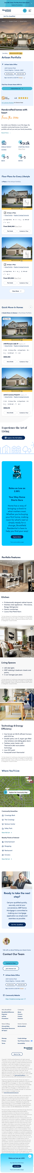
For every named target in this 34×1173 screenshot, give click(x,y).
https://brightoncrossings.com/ (15, 999)
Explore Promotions (17, 5)
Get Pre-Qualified (9, 16)
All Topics (4, 1030)
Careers (20, 1014)
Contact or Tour (24, 231)
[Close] (31, 3)
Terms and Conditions (20, 1075)
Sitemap (4, 1038)
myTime (4, 1016)
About (19, 1012)
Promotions (5, 1018)
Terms (3, 1043)
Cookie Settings (22, 1038)
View (20, 53)
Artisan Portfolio (8, 215)
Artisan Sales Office (11, 64)
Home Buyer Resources (8, 1028)
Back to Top (17, 1054)
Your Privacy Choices (24, 1040)
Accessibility (21, 1043)
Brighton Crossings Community (21, 215)
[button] (17, 209)
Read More (5, 133)
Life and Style (5, 1026)
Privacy (4, 1040)
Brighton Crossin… (13, 21)
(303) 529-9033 (20, 74)
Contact (20, 1016)
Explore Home (17, 537)
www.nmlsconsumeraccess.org (11, 1092)
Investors (20, 1018)
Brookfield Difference (8, 1012)
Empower (4, 1014)
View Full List (6, 832)
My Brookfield (22, 1026)
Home (3, 21)
